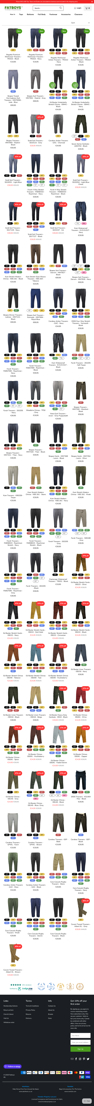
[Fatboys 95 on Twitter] (88, 1059)
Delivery (29, 1018)
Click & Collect (8, 1014)
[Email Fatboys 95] (72, 1059)
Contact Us (51, 1006)
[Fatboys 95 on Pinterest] (84, 1059)
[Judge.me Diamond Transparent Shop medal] (51, 986)
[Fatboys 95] (12, 9)
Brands (50, 1014)
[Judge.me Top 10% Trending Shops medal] (80, 986)
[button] (21, 14)
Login (79, 8)
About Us (51, 1010)
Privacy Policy (30, 1010)
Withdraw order (9, 1022)
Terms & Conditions (32, 1006)
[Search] (61, 8)
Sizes (50, 1018)
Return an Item (8, 1010)
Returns (28, 1014)
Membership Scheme (11, 1006)
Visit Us (6, 1018)
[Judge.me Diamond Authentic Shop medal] (41, 986)
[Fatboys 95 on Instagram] (80, 1059)
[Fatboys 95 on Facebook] (76, 1059)
